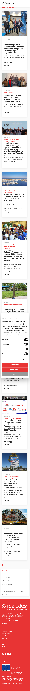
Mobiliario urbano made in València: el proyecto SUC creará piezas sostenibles (14, 197)
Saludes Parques (17, 530)
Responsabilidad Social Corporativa (12, 591)
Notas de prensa (8, 43)
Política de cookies (6, 657)
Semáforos (4, 629)
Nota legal (4, 662)
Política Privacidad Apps (8, 660)
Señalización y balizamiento (8, 626)
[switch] (26, 344)
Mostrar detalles (20, 360)
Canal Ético (5, 651)
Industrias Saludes (16, 41)
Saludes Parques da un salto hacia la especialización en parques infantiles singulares (13, 537)
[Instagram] (10, 654)
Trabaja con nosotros (8, 649)
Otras (5, 141)
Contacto (4, 646)
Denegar (15, 374)
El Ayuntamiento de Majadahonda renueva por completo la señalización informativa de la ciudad (14, 484)
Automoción (4, 638)
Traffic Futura (7, 41)
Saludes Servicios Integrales (11, 304)
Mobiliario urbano (6, 636)
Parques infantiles (6, 633)
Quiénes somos (6, 642)
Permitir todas (15, 364)
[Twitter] (5, 654)
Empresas (6, 139)
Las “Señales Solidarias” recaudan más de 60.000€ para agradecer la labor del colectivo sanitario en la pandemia (14, 255)
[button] (26, 4)
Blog (3, 644)
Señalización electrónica (7, 631)
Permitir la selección (15, 369)
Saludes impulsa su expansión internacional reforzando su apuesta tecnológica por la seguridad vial (14, 49)
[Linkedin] (8, 654)
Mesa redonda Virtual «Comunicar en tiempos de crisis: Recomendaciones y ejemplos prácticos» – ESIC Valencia (14, 425)
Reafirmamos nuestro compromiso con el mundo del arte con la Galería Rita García (13, 99)
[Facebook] (3, 654)
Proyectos (5, 594)
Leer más (7, 65)
